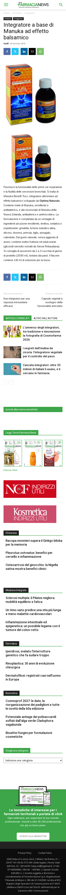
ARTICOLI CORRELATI (17, 318)
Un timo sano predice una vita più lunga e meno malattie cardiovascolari (33, 612)
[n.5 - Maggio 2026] (53, 454)
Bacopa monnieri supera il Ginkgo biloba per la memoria (34, 542)
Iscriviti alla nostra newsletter (22, 409)
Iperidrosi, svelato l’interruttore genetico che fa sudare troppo (28, 653)
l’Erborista (11, 533)
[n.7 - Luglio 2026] (13, 454)
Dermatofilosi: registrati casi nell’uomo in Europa (33, 677)
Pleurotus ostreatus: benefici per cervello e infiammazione (29, 554)
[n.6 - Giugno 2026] (33, 454)
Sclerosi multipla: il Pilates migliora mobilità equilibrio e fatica (30, 600)
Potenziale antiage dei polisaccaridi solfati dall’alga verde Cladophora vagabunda (31, 720)
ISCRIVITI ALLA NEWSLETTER (33, 836)
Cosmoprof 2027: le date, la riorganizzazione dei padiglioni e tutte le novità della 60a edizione (32, 704)
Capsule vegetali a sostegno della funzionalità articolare (49, 302)
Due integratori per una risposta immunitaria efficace (17, 302)
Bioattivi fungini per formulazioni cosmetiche (29, 734)
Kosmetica (11, 693)
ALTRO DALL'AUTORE (46, 318)
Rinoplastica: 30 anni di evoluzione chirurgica (30, 665)
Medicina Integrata (16, 590)
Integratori (30, 13)
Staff (6, 43)
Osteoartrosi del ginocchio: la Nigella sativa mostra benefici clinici (32, 567)
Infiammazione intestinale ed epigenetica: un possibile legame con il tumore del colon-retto (33, 626)
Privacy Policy (24, 852)
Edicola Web (10, 470)
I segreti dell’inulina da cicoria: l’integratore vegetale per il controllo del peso (42, 352)
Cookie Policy (45, 852)
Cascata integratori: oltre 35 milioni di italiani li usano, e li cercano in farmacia (42, 369)
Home (7, 13)
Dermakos (11, 643)
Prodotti (17, 13)
